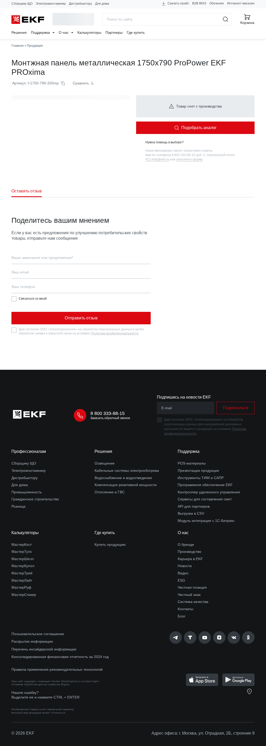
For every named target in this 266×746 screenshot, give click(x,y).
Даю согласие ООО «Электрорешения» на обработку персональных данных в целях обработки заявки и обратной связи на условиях (81, 331)
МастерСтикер (23, 595)
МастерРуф (21, 587)
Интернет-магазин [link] (241, 3)
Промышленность (26, 492)
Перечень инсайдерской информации (43, 649)
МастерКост (21, 544)
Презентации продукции (198, 470)
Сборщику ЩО (21, 3)
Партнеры (114, 32)
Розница (18, 506)
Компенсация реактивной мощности (126, 485)
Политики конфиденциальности (114, 333)
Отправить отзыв (81, 318)
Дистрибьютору (80, 3)
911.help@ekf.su (157, 159)
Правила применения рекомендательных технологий (57, 669)
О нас (64, 32)
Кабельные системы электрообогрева (127, 470)
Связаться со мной (33, 298)
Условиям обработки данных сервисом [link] (35, 684)
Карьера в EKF (190, 559)
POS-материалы (192, 463)
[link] (175, 637)
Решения (19, 32)
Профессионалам (28, 451)
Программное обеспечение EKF (205, 485)
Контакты (185, 609)
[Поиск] (226, 19)
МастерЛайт (21, 580)
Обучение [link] (216, 3)
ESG (181, 580)
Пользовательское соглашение (37, 634)
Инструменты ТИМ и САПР (201, 478)
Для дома (102, 3)
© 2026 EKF (22, 733)
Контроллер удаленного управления (209, 492)
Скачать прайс (178, 3)
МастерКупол (22, 566)
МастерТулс (21, 551)
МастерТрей (21, 573)
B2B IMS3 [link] (199, 3)
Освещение (105, 463)
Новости (185, 566)
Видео (183, 573)
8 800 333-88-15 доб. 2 (188, 155)
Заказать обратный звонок (110, 418)
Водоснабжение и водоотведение (123, 478)
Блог (181, 616)
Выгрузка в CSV (191, 513)
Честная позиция (192, 587)
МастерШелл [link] (22, 559)
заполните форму (189, 159)
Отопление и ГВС (110, 492)
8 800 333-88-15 (107, 413)
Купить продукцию (110, 544)
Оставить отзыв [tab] (26, 191)
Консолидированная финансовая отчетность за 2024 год (60, 657)
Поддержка (41, 32)
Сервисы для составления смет (205, 499)
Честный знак (189, 595)
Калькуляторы (89, 32)
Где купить (136, 32)
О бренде (186, 544)
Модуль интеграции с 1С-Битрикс (206, 521)
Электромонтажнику (51, 3)
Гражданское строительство (35, 499)
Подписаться (235, 408)
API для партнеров (194, 506)
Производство (189, 551)
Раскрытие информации (32, 641)
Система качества (193, 602)
